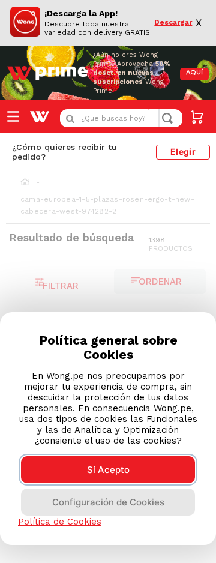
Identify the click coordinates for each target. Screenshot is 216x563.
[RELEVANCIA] (160, 281)
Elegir (183, 151)
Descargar (172, 22)
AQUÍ (194, 73)
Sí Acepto (108, 469)
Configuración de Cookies (108, 502)
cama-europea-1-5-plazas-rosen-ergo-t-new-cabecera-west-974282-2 (107, 205)
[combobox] (121, 118)
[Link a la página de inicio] (25, 183)
